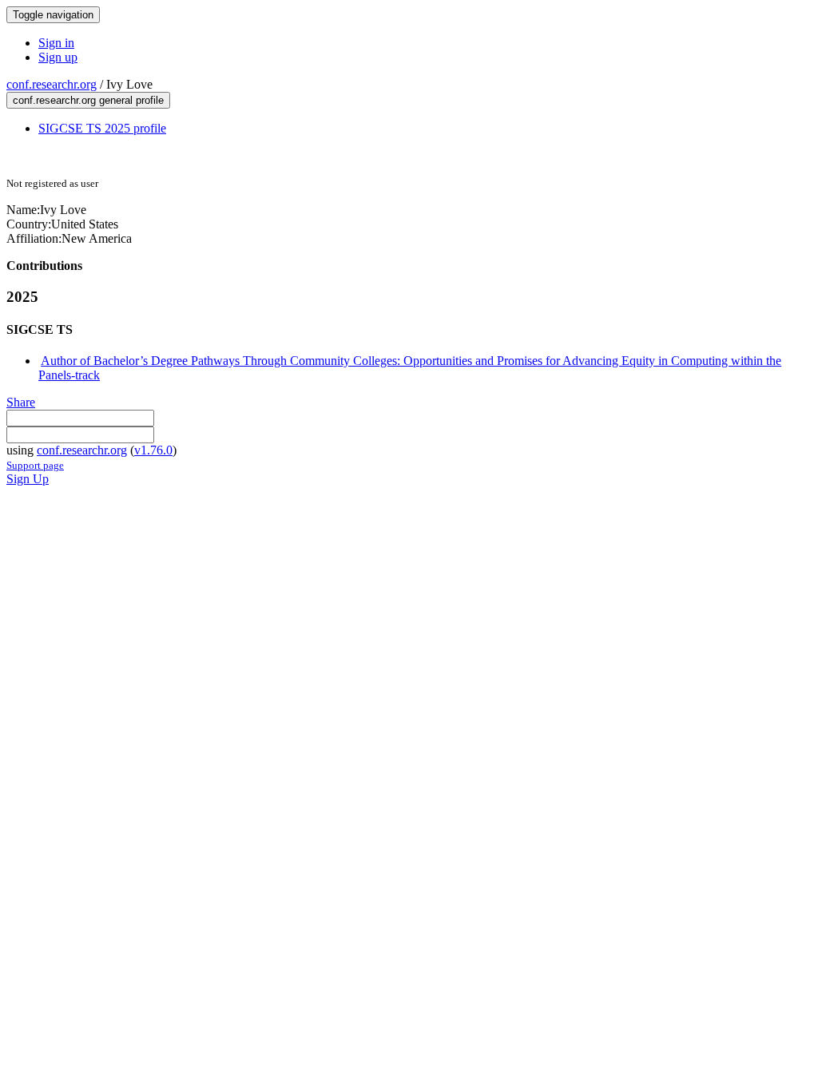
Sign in (56, 43)
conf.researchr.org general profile (88, 100)
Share (20, 402)
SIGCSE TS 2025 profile (102, 128)
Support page (35, 465)
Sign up (57, 57)
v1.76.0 (153, 450)
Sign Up (27, 479)
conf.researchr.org (51, 84)
